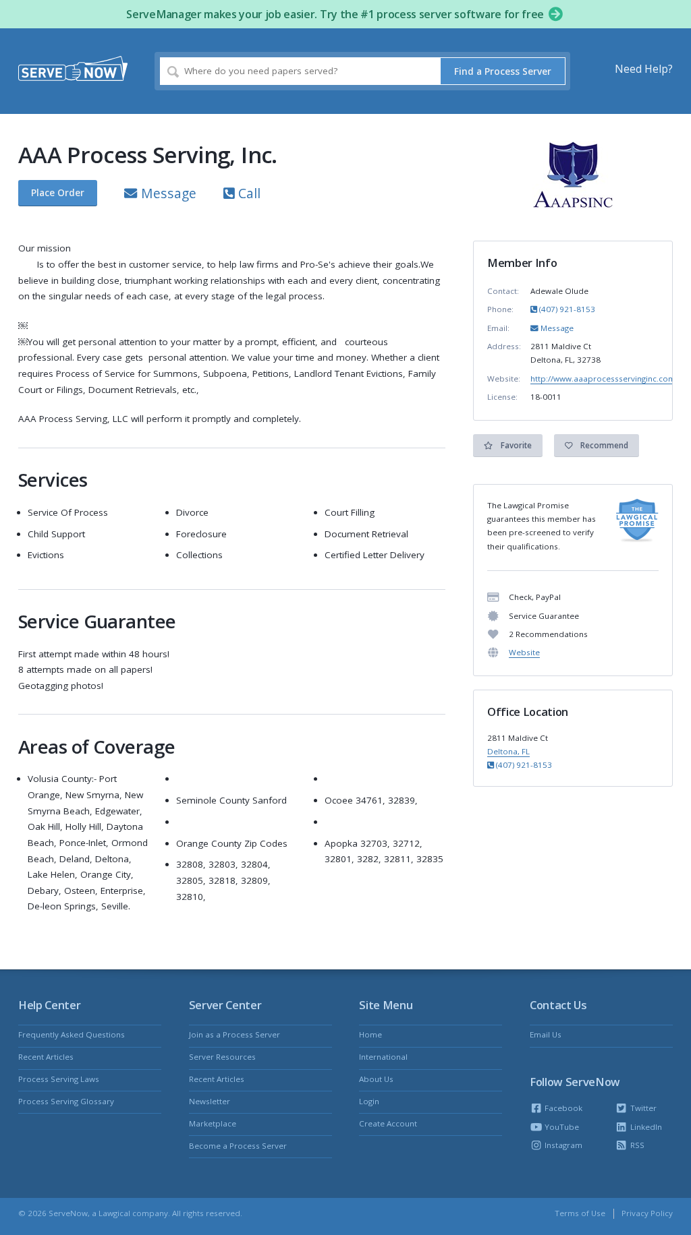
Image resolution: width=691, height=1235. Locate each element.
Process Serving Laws (58, 1079)
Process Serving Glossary (66, 1101)
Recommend (603, 445)
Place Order (57, 193)
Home (370, 1034)
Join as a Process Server (234, 1034)
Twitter (642, 1108)
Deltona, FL (508, 751)
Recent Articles (46, 1057)
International (383, 1057)
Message (167, 193)
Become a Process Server (238, 1146)
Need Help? (644, 68)
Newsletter (209, 1101)
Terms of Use (580, 1213)
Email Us (545, 1034)
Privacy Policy (647, 1213)
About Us (376, 1079)
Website (524, 652)
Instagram (562, 1145)
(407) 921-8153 (566, 309)
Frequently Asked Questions (71, 1034)
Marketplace (212, 1123)
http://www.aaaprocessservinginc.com (602, 378)
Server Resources (222, 1057)
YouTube (561, 1127)
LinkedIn (644, 1127)
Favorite (515, 445)
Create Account (388, 1123)
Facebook (562, 1108)
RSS (636, 1145)
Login (369, 1101)
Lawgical (114, 1213)
